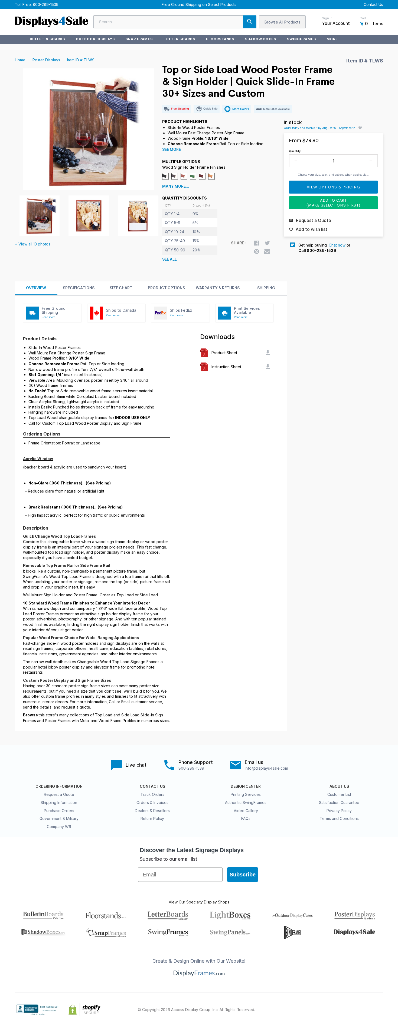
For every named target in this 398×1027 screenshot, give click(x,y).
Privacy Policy (339, 810)
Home (20, 60)
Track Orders (152, 794)
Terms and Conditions (339, 818)
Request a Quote (59, 794)
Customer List (339, 794)
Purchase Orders (59, 810)
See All (169, 259)
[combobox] (174, 21)
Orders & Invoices (152, 802)
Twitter (344, 1009)
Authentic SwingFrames (245, 802)
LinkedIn (368, 1009)
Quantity (295, 151)
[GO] (249, 21)
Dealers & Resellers (152, 810)
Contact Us (373, 4)
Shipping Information (59, 802)
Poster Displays (46, 60)
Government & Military (59, 818)
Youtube (380, 1009)
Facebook (332, 1009)
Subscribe (243, 875)
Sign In (327, 18)
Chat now (337, 245)
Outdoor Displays (95, 39)
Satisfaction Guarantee (339, 802)
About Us (339, 786)
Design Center (246, 786)
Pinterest (356, 1009)
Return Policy (152, 818)
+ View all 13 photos (32, 244)
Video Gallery (246, 810)
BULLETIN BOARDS (47, 39)
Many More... (175, 186)
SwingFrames (301, 39)
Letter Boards (179, 39)
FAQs (245, 818)
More (332, 39)
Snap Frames (139, 39)
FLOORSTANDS (220, 39)
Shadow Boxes (260, 39)
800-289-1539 (45, 4)
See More (171, 149)
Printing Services (246, 794)
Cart (363, 18)
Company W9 (59, 826)
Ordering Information (59, 786)
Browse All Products (282, 22)
